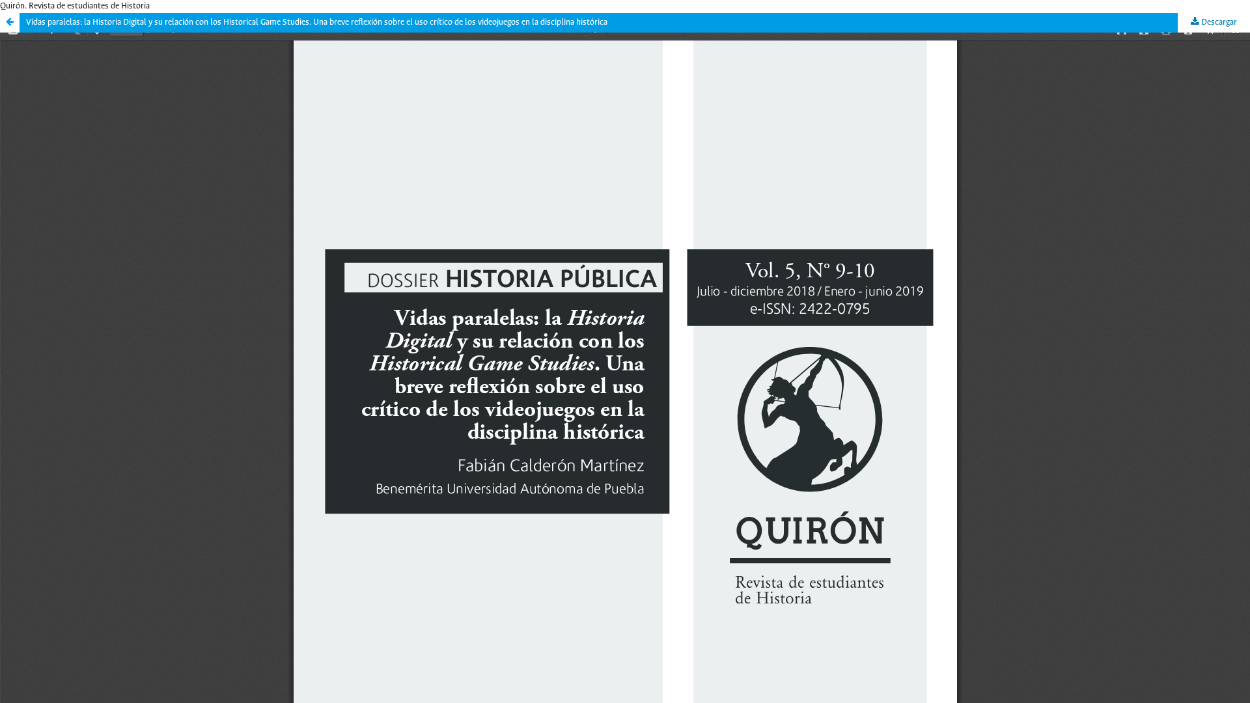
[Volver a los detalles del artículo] (10, 23)
